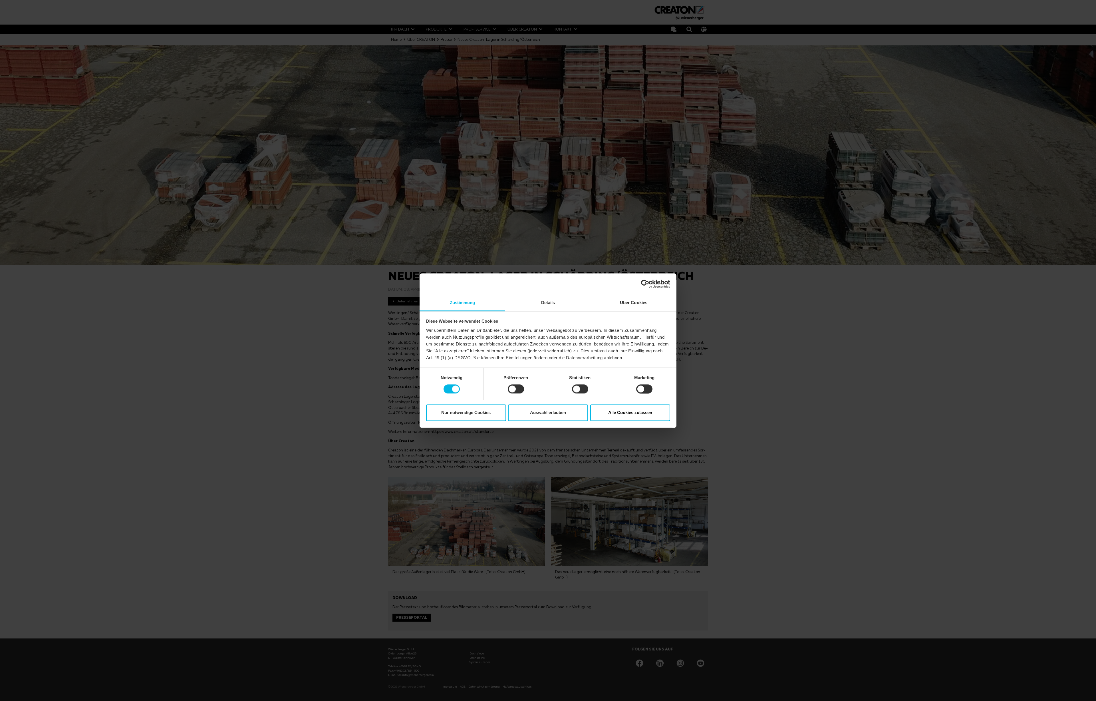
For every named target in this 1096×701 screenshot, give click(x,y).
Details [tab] (548, 302)
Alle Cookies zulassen (630, 412)
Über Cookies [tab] (633, 302)
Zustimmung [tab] (462, 302)
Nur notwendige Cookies (466, 412)
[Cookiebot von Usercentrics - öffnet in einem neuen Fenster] (645, 284)
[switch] (516, 388)
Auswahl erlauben (548, 412)
